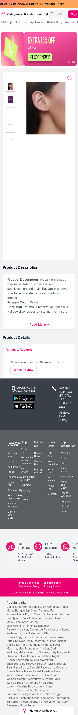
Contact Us (25, 451)
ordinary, (19, 625)
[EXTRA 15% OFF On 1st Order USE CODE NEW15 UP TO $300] (39, 49)
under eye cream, (45, 637)
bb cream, (36, 614)
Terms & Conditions (28, 582)
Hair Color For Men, (51, 701)
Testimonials (15, 477)
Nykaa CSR (11, 484)
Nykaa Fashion (52, 479)
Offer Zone (50, 454)
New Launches (53, 463)
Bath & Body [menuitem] (55, 22)
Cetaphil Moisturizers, (30, 678)
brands (29, 14)
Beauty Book (38, 454)
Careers (12, 461)
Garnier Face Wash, (27, 675)
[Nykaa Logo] (3, 13)
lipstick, (12, 606)
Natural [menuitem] (70, 22)
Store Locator (25, 470)
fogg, (19, 637)
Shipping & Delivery (26, 488)
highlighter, (24, 606)
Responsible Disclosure (15, 497)
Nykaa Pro (51, 487)
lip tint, (29, 637)
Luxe (63, 511)
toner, (29, 625)
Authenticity (14, 466)
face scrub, (21, 667)
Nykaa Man (51, 471)
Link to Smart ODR (11, 514)
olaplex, (44, 652)
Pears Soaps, (29, 701)
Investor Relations (13, 505)
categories (14, 14)
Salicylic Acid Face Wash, (37, 694)
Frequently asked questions (27, 460)
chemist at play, (40, 629)
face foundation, (32, 644)
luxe (38, 14)
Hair (63, 463)
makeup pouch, (28, 652)
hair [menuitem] (25, 22)
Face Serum (27, 705)
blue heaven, (28, 663)
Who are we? (12, 455)
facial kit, (23, 614)
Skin (63, 458)
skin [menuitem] (17, 22)
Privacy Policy (52, 586)
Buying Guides (38, 471)
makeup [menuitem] (6, 22)
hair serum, (39, 606)
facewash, (22, 659)
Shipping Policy (52, 582)
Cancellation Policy (29, 586)
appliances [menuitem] (37, 22)
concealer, (54, 606)
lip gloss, (32, 610)
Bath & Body (64, 470)
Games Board (38, 463)
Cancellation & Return (28, 478)
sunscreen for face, (44, 640)
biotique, (20, 610)
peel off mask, (46, 663)
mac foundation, (29, 648)
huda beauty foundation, (35, 656)
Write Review (23, 370)
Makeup (65, 453)
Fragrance (67, 501)
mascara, (56, 629)
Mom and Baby (64, 484)
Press (11, 471)
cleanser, (23, 629)
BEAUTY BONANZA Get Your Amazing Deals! (32, 4)
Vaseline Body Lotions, (31, 686)
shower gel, (22, 640)
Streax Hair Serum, (26, 682)
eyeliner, (49, 618)
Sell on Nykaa (24, 498)
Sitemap (52, 493)
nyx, (33, 659)
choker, (45, 648)
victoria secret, (53, 614)
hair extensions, (33, 633)
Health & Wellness (66, 494)
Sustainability (15, 490)
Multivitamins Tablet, (28, 671)
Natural (65, 506)
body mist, (56, 652)
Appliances (67, 476)
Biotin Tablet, (25, 690)
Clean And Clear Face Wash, (36, 697)
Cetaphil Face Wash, (42, 667)
